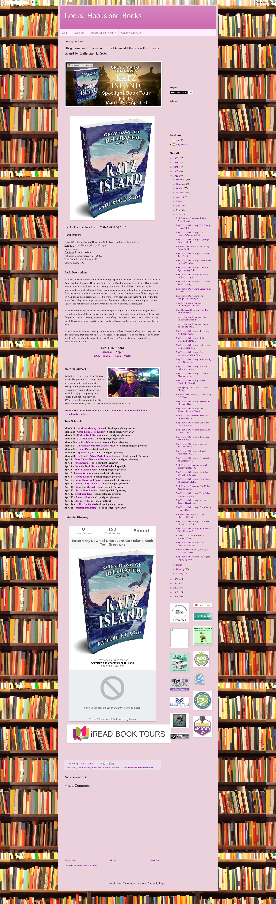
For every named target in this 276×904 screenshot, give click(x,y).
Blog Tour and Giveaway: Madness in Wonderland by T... (193, 445)
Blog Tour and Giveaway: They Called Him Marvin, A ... (193, 494)
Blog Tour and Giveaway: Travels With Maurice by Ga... (193, 375)
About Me (79, 32)
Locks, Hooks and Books (103, 15)
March (179, 564)
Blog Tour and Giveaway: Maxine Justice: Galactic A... (191, 501)
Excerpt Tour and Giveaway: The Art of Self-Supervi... (192, 325)
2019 (176, 587)
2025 (176, 162)
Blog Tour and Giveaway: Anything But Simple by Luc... (192, 473)
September (181, 192)
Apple (119, 352)
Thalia (117, 356)
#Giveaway (86, 767)
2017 (176, 596)
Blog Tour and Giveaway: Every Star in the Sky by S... (192, 368)
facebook (116, 410)
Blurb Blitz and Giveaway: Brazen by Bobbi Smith (192, 248)
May (178, 210)
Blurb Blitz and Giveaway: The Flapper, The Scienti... (190, 516)
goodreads (73, 414)
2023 (176, 171)
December (181, 179)
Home (65, 32)
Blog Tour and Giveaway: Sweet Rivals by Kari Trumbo (193, 262)
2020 (176, 583)
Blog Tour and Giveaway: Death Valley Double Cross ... (193, 508)
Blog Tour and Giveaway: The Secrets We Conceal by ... (193, 283)
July (178, 201)
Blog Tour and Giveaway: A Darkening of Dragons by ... (193, 459)
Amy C (179, 140)
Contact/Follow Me (131, 32)
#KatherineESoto (135, 767)
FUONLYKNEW (86, 438)
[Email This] (101, 763)
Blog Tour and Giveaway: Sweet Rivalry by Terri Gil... (190, 382)
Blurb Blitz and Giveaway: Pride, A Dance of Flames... (192, 551)
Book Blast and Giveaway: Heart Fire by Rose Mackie (192, 417)
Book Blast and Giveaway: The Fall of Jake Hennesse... (193, 487)
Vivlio (127, 356)
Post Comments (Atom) (87, 865)
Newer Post (70, 860)
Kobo (107, 356)
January (180, 573)
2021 (176, 578)
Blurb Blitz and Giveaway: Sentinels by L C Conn (193, 396)
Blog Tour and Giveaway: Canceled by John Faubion (193, 255)
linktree (85, 414)
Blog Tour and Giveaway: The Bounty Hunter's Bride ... (193, 226)
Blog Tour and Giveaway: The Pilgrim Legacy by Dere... (193, 558)
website (95, 410)
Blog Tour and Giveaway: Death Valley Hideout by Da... (193, 290)
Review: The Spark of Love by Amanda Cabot (190, 537)
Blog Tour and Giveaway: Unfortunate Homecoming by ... (193, 346)
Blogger (162, 883)
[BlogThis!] (104, 763)
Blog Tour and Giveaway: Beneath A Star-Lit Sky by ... (192, 438)
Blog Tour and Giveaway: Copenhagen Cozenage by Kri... (193, 241)
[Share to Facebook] (110, 763)
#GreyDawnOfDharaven (101, 767)
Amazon (107, 352)
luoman (143, 883)
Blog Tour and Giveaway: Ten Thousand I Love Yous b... (189, 410)
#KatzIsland (148, 767)
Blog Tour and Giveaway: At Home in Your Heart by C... (193, 530)
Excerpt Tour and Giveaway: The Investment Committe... (191, 318)
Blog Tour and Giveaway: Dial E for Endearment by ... (192, 424)
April (179, 214)
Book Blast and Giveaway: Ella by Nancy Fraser (191, 219)
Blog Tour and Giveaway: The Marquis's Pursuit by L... (189, 297)
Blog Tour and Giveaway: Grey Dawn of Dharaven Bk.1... (193, 480)
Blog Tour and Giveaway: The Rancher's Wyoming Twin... (189, 234)
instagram (129, 410)
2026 (176, 158)
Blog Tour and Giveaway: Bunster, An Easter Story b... (193, 431)
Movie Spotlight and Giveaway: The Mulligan (192, 389)
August (179, 196)
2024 (176, 166)
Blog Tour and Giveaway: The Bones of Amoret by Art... (192, 523)
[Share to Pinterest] (113, 763)
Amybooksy (181, 144)
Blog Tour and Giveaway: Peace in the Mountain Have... (193, 403)
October (180, 188)
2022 (176, 175)
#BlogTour (77, 767)
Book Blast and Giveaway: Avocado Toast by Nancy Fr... (192, 466)
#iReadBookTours (119, 767)
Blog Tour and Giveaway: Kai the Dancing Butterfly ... (191, 339)
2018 (176, 592)
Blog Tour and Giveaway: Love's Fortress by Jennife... (190, 544)
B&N (97, 356)
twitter (105, 410)
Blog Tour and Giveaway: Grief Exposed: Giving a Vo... (190, 353)
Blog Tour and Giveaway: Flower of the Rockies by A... (192, 276)
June (178, 205)
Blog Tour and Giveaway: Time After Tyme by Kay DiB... (193, 269)
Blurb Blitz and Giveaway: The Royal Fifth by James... (193, 311)
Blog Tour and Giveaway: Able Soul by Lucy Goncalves (193, 360)
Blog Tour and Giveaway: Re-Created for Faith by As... (193, 332)
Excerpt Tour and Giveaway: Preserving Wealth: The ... (189, 304)
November (181, 183)
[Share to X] (107, 763)
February (180, 569)
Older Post (155, 860)
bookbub (142, 410)
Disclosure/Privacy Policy (103, 32)
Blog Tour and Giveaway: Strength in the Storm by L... (193, 452)
